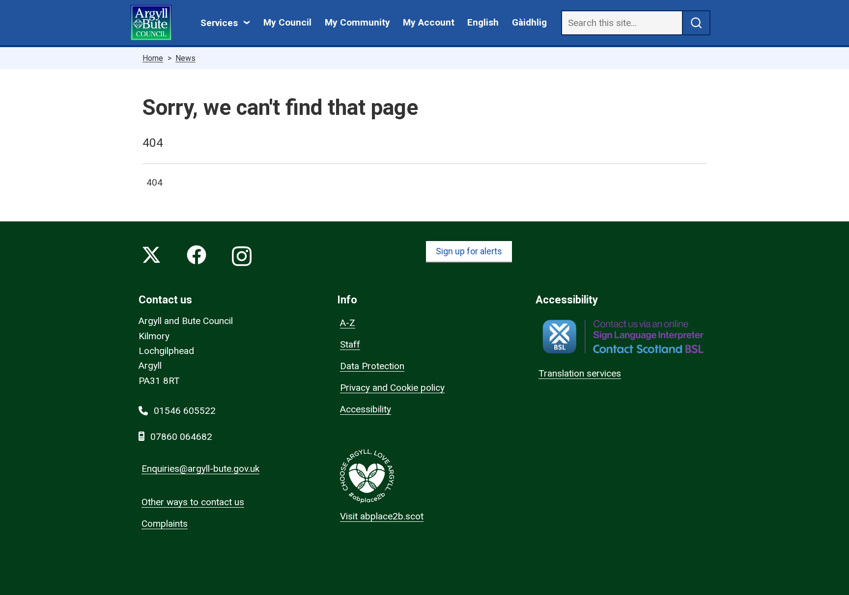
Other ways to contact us (193, 502)
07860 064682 (181, 436)
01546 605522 (185, 410)
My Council (287, 22)
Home (152, 58)
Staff (350, 344)
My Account (428, 22)
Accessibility (365, 409)
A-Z (347, 322)
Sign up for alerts (469, 251)
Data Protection (372, 366)
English (483, 22)
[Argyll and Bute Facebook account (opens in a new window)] (196, 257)
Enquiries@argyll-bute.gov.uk (200, 468)
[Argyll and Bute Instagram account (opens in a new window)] (242, 257)
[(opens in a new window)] (623, 336)
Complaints (165, 523)
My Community (357, 22)
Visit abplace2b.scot (382, 516)
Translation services (579, 373)
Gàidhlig (529, 22)
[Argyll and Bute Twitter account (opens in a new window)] (151, 257)
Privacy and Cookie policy (392, 387)
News (185, 58)
